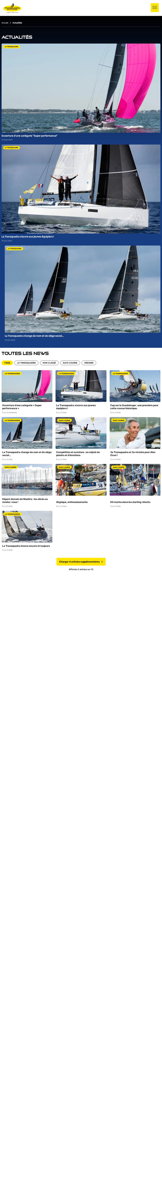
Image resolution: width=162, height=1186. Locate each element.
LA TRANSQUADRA (26, 363)
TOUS (7, 363)
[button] (155, 7)
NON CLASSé (49, 363)
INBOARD (88, 363)
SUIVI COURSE (70, 363)
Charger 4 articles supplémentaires (79, 561)
